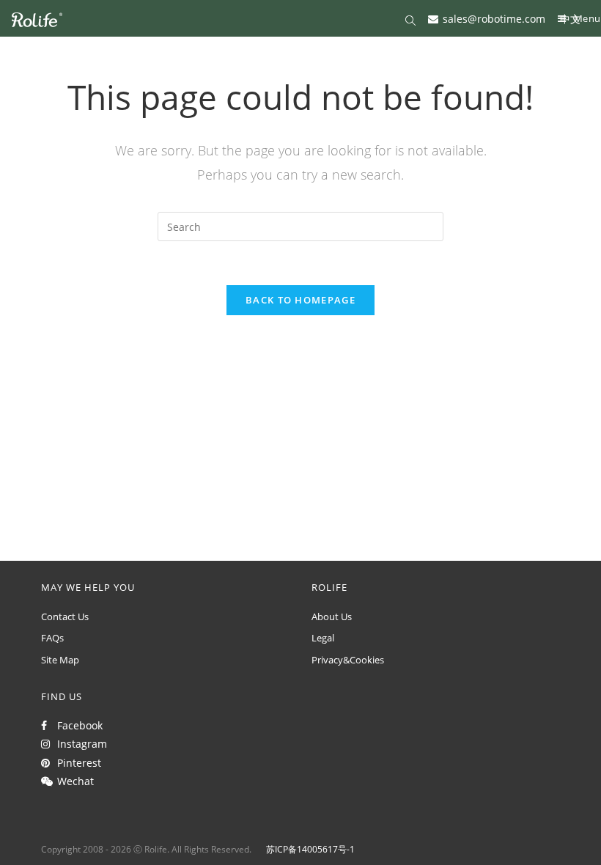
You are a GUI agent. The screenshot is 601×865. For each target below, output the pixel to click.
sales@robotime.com (494, 18)
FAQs (52, 637)
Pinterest (76, 763)
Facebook (77, 725)
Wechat (72, 781)
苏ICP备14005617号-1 (310, 849)
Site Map (60, 659)
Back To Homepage (300, 299)
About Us (331, 616)
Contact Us (65, 616)
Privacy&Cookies (347, 659)
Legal (322, 637)
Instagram (79, 744)
